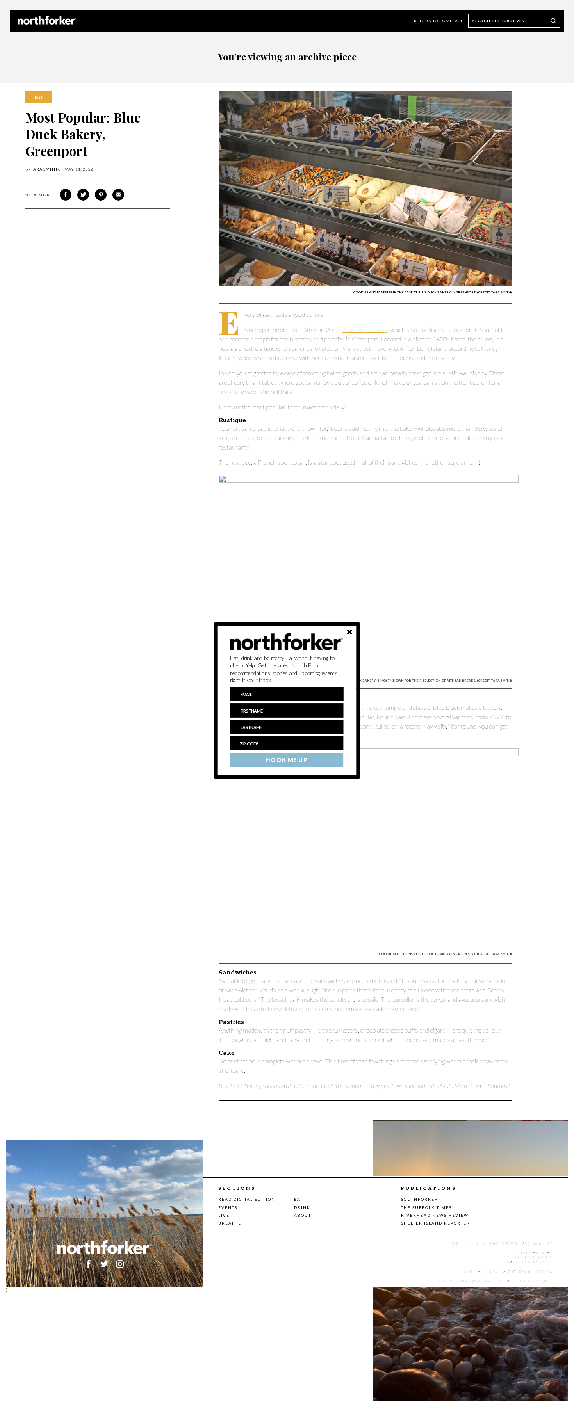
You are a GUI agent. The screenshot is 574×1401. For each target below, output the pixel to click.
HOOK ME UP (286, 760)
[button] (287, 669)
